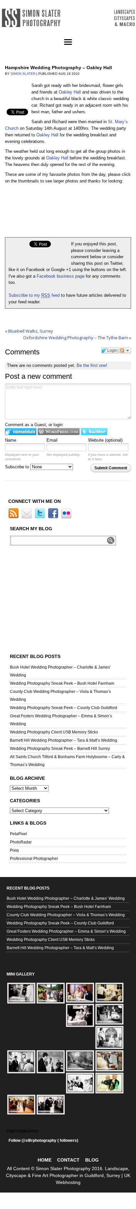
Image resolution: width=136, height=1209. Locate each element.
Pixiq (14, 850)
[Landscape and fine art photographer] (68, 18)
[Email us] (27, 517)
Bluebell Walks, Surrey (29, 331)
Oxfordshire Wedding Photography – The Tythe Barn (77, 338)
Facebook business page (61, 276)
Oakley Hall (70, 92)
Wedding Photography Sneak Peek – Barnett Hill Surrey (60, 748)
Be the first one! (92, 365)
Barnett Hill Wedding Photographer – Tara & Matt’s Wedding (63, 740)
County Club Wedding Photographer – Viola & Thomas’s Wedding (66, 915)
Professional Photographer (34, 858)
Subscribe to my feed (34, 295)
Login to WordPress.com (59, 431)
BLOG (92, 1160)
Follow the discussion (125, 350)
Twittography (22, 1131)
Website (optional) (105, 440)
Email (52, 440)
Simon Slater (23, 73)
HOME (44, 1160)
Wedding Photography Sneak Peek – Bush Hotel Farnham (62, 683)
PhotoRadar (21, 842)
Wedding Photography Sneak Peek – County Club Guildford (63, 707)
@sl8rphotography (38, 1140)
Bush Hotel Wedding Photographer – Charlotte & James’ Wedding (66, 898)
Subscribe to (17, 466)
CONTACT (68, 1160)
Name (10, 440)
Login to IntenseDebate (20, 431)
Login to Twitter (94, 431)
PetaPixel (18, 834)
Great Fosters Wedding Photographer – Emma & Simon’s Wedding (66, 931)
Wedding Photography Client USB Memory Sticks (54, 732)
